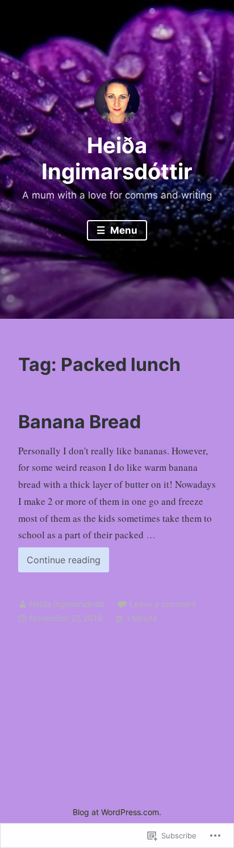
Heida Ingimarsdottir (67, 604)
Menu (122, 230)
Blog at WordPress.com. (117, 812)
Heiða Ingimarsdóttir (117, 158)
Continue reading (59, 563)
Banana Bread (79, 422)
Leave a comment (162, 604)
